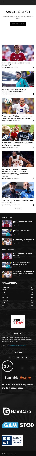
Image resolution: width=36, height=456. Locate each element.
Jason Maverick (6, 147)
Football (4, 60)
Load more (17, 208)
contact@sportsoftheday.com (16, 345)
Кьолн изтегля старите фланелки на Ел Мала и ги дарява (17, 144)
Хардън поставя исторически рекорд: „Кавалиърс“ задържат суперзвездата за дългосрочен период (15, 172)
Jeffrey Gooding (6, 67)
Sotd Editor (4, 94)
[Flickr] (18, 357)
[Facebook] (13, 357)
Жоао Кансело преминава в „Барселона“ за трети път (14, 90)
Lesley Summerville (7, 120)
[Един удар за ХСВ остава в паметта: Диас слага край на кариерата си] (18, 106)
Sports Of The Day (6, 178)
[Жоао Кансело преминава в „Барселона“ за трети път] (18, 79)
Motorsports (5, 197)
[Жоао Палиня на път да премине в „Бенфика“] (18, 53)
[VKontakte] (26, 357)
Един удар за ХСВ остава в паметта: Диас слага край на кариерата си (17, 117)
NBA (3, 166)
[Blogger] (9, 357)
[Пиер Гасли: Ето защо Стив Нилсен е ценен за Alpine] (18, 190)
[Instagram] (22, 357)
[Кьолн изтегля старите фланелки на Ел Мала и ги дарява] (18, 133)
